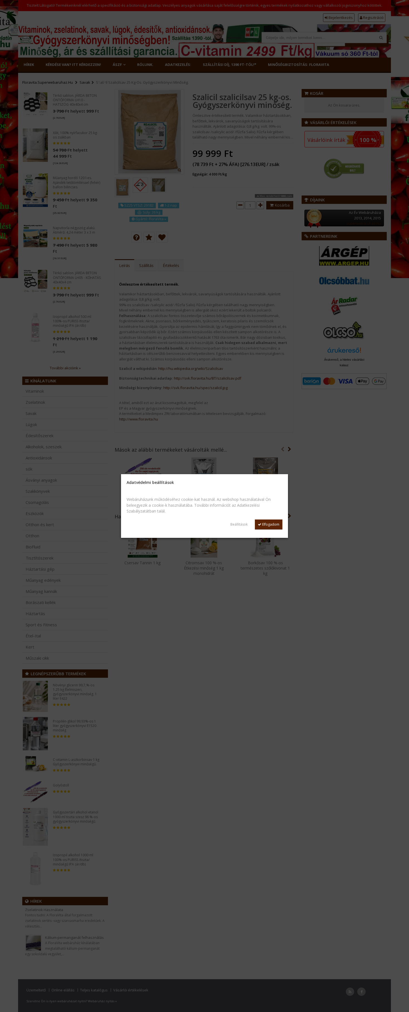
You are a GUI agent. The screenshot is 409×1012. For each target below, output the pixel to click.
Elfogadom (270, 524)
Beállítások (239, 524)
